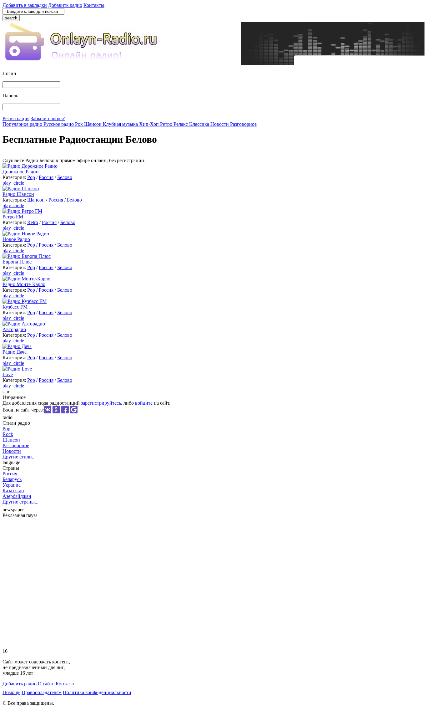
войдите (144, 403)
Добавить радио (65, 5)
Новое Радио (16, 239)
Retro (32, 222)
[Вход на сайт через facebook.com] (65, 411)
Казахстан (13, 490)
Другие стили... (19, 456)
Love (8, 374)
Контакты (93, 5)
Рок (79, 124)
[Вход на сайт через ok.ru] (56, 411)
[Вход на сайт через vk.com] (47, 411)
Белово (64, 177)
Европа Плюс (17, 261)
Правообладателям (42, 692)
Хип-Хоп (149, 124)
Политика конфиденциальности (97, 692)
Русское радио (59, 124)
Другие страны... (20, 501)
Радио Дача (15, 352)
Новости (220, 124)
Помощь (11, 692)
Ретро (166, 124)
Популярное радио (23, 124)
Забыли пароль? (48, 118)
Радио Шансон (18, 194)
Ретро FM (13, 216)
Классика (199, 124)
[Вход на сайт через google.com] (74, 411)
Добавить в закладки (25, 5)
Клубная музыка (121, 124)
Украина (12, 485)
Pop (31, 177)
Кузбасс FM (15, 306)
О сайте (46, 683)
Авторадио (14, 329)
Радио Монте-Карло (24, 284)
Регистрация (16, 118)
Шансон (93, 124)
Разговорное (243, 124)
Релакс (181, 124)
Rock (8, 434)
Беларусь (12, 479)
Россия (46, 177)
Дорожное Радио (20, 171)
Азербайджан (17, 496)
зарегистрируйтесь (101, 403)
